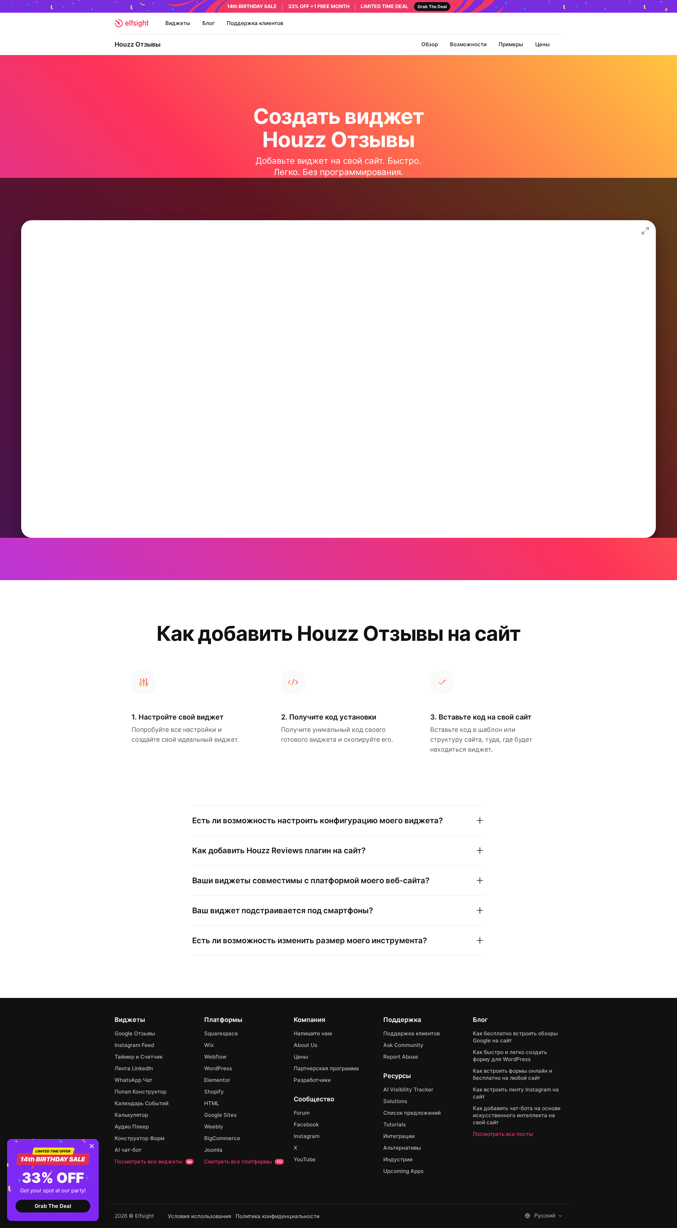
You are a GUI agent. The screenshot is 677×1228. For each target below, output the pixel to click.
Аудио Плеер (132, 1126)
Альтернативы (402, 1147)
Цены (542, 44)
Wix (209, 1045)
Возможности (468, 44)
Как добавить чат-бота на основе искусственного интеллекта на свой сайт (517, 1115)
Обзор (429, 44)
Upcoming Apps (403, 1171)
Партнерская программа (326, 1068)
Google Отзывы (135, 1033)
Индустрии (398, 1159)
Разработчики (312, 1080)
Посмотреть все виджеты (153, 1161)
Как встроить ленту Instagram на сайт (516, 1093)
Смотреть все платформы (243, 1161)
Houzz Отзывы (137, 44)
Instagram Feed (134, 1045)
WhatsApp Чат (133, 1080)
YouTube (305, 1159)
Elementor (217, 1080)
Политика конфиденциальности (277, 1216)
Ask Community (403, 1045)
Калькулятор (131, 1115)
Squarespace (221, 1033)
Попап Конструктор (140, 1091)
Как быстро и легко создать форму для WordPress (510, 1056)
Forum (302, 1112)
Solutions (395, 1101)
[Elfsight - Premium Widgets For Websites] (131, 23)
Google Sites (220, 1115)
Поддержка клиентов (255, 23)
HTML (211, 1103)
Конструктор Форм (139, 1138)
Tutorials (394, 1124)
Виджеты (177, 23)
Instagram (306, 1136)
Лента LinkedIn (134, 1068)
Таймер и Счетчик (139, 1056)
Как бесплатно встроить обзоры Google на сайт (515, 1037)
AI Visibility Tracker (408, 1089)
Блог (208, 23)
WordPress (218, 1068)
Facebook (306, 1124)
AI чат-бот (128, 1149)
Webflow (215, 1056)
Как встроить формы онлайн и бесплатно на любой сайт (512, 1074)
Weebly (213, 1126)
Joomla (213, 1149)
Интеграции (399, 1136)
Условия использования (199, 1216)
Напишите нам (313, 1033)
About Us (305, 1045)
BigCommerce (222, 1138)
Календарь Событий (142, 1103)
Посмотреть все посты (503, 1134)
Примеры (511, 44)
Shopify (214, 1091)
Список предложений (412, 1112)
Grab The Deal (53, 1206)
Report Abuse (400, 1056)
